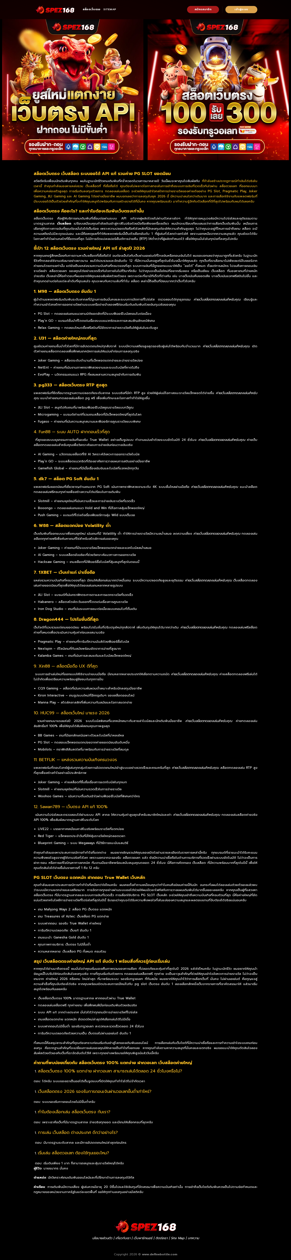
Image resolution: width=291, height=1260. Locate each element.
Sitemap (109, 9)
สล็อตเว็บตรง (91, 9)
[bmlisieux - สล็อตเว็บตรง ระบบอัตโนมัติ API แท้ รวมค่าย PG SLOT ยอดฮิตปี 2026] (55, 10)
